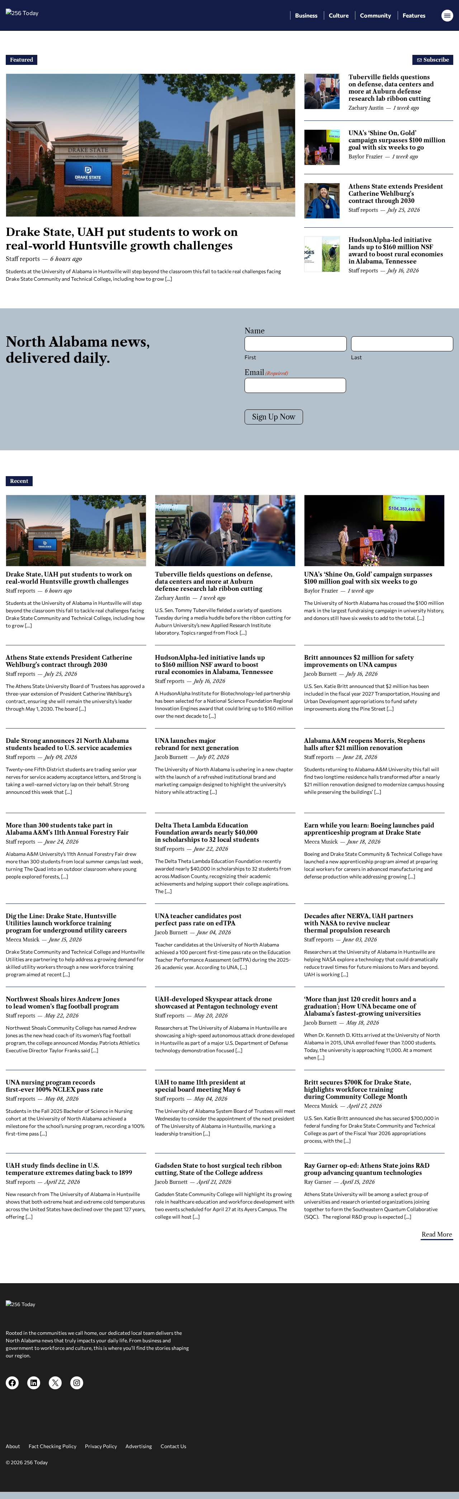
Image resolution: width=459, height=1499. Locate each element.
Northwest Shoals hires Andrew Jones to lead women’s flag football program (63, 1003)
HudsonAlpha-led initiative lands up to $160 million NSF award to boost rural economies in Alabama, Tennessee (396, 250)
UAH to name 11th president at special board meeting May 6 (200, 1086)
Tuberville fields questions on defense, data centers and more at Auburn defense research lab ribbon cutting (391, 87)
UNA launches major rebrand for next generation (197, 744)
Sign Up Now (273, 417)
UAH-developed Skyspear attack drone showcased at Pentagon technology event (216, 1003)
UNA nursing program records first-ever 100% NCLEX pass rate (54, 1086)
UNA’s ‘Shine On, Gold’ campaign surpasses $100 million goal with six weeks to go (397, 140)
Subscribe (435, 60)
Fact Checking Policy (52, 1446)
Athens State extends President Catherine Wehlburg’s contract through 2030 (396, 193)
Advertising (139, 1446)
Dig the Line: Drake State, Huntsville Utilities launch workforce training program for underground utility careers (66, 923)
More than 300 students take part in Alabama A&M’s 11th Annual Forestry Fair (67, 829)
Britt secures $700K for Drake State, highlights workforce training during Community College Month (357, 1089)
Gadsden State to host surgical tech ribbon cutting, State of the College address (218, 1169)
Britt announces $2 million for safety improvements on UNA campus (359, 661)
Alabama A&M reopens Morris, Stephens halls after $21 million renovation (364, 744)
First (250, 357)
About (13, 1446)
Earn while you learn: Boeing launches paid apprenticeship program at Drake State (369, 829)
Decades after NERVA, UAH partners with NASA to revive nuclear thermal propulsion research (358, 923)
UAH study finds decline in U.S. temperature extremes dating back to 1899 (69, 1169)
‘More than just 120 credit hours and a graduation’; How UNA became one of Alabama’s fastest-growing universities (362, 1006)
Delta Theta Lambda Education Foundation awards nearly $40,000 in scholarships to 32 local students (207, 832)
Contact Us (173, 1446)
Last (356, 357)
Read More (437, 1234)
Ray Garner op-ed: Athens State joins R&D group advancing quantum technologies (367, 1169)
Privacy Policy (101, 1446)
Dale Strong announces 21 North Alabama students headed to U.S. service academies (69, 744)
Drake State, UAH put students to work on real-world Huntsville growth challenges (122, 239)
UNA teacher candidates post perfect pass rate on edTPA (198, 919)
